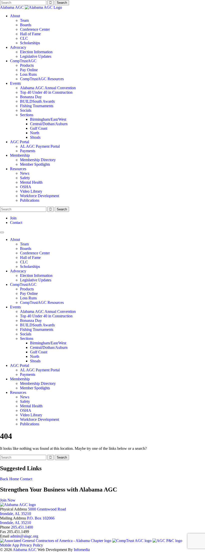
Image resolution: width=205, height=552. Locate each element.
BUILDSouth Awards (37, 101)
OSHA (25, 187)
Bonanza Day (31, 97)
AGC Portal (19, 142)
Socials (25, 110)
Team (24, 20)
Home (14, 479)
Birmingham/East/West (48, 119)
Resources (18, 169)
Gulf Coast (38, 128)
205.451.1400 (22, 527)
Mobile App (9, 545)
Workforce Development (39, 196)
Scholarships (30, 43)
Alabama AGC (12, 7)
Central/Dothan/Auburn (49, 124)
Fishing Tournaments (36, 106)
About (15, 16)
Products (27, 65)
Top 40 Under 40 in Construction (46, 92)
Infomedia (82, 550)
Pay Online (29, 70)
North (34, 133)
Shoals (35, 137)
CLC (24, 38)
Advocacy (18, 47)
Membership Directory (38, 160)
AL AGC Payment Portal (40, 146)
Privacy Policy (31, 545)
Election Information (36, 52)
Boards (25, 25)
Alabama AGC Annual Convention (48, 88)
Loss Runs (28, 74)
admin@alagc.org (24, 536)
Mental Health (31, 182)
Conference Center (35, 29)
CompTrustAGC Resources (42, 79)
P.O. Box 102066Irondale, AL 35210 (27, 520)
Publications (29, 200)
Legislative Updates (35, 56)
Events (15, 83)
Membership (20, 155)
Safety (25, 178)
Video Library (31, 191)
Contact (16, 222)
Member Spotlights (35, 164)
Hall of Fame (30, 34)
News (24, 173)
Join (13, 218)
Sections (26, 115)
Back (4, 479)
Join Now (8, 500)
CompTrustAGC (23, 61)
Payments (27, 151)
